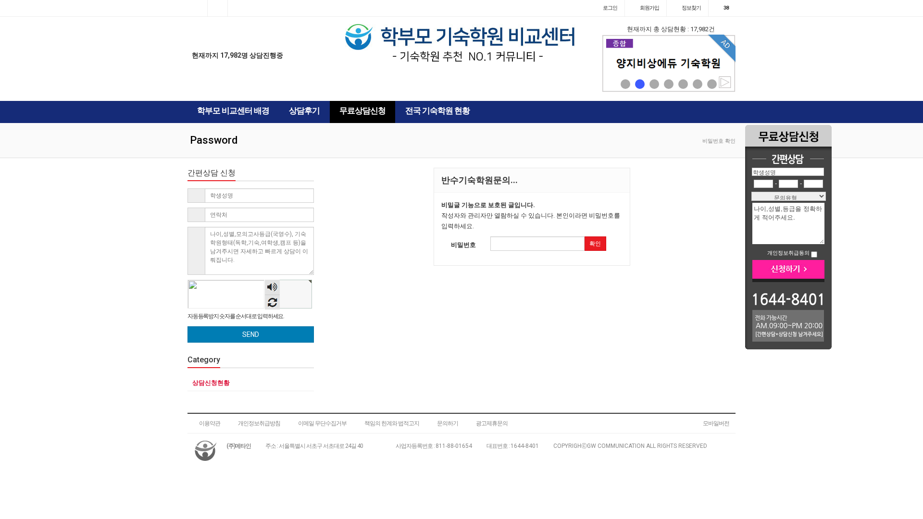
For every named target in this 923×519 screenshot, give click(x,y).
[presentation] (611, 63)
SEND (250, 334)
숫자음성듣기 (272, 288)
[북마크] (217, 8)
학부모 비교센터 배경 (233, 110)
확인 (595, 243)
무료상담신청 (362, 110)
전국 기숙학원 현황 (437, 110)
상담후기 (304, 110)
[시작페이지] (197, 8)
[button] (625, 84)
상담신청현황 (211, 382)
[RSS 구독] (238, 8)
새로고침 (272, 302)
